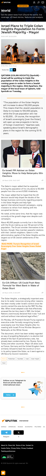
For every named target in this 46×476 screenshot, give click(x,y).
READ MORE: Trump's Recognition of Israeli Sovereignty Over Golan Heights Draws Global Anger (21, 246)
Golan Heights (35, 359)
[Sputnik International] (6, 3)
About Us (4, 445)
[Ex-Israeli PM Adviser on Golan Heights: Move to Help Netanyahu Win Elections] (23, 154)
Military (38, 427)
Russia (20, 427)
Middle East (11, 359)
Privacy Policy (15, 448)
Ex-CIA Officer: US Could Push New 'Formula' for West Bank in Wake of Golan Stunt (21, 285)
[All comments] (3, 473)
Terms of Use (20, 445)
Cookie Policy (5, 448)
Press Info (11, 445)
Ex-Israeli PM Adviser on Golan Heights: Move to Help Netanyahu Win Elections (22, 173)
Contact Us (29, 445)
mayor (4, 363)
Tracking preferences (8, 451)
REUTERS (5, 66)
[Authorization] (34, 2)
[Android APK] (7, 457)
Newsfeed (20, 359)
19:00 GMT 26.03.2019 (8, 36)
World (4, 359)
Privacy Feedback (27, 448)
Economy (28, 427)
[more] (42, 180)
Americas (12, 427)
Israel (27, 359)
